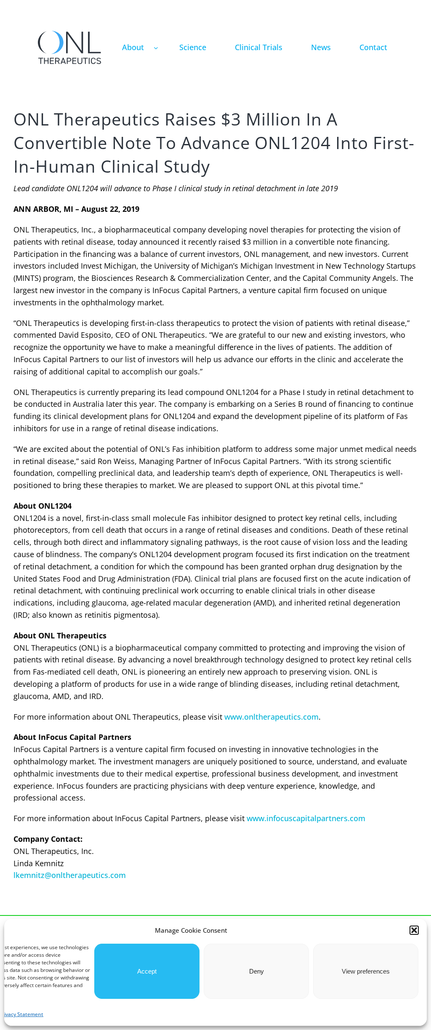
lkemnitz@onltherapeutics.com (69, 875)
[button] (414, 930)
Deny (256, 971)
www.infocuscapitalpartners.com (306, 818)
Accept (147, 971)
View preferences (366, 971)
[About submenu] (156, 47)
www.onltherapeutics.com (271, 717)
